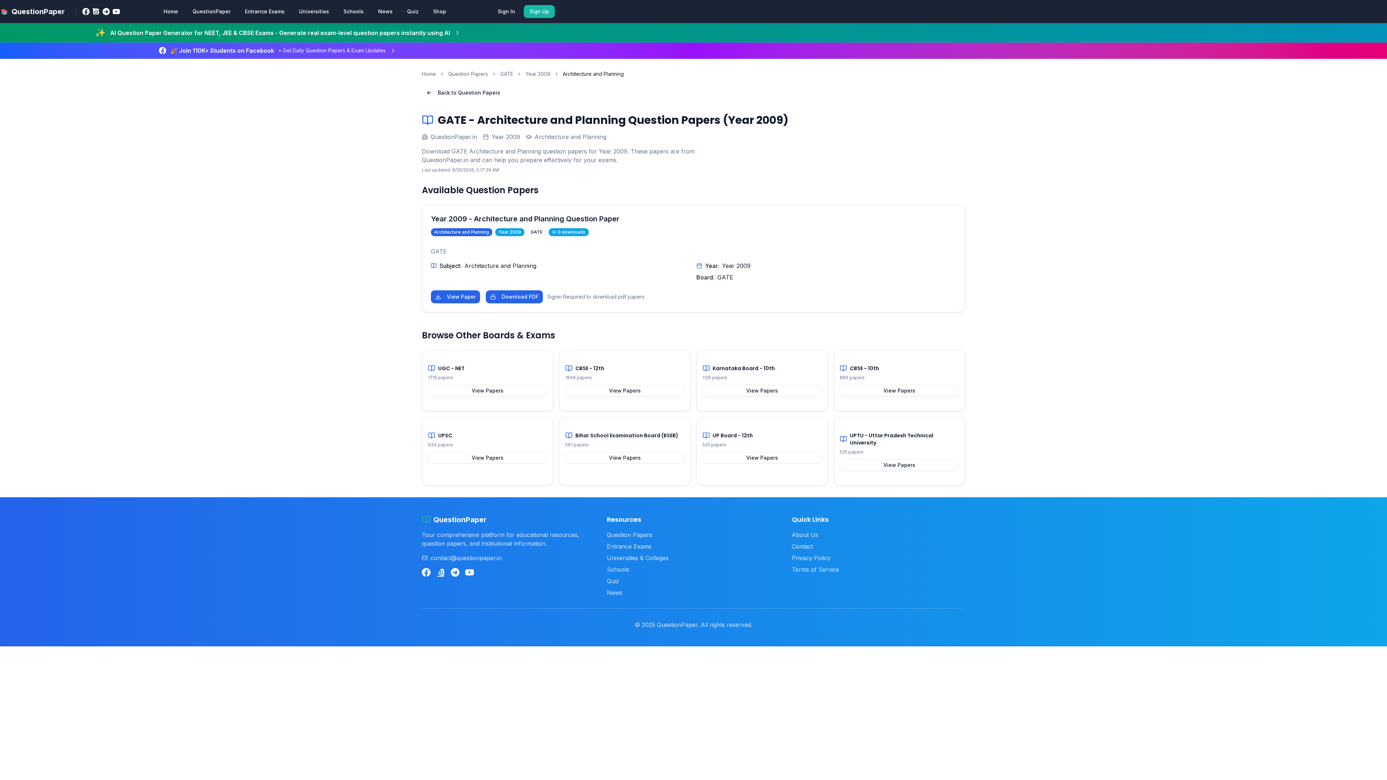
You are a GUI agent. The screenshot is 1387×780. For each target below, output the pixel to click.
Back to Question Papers (469, 93)
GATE (506, 74)
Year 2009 (538, 74)
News (385, 11)
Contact (802, 546)
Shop (439, 11)
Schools (353, 11)
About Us (805, 534)
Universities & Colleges (638, 558)
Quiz (413, 11)
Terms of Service (815, 569)
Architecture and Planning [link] (593, 74)
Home (171, 11)
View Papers (488, 390)
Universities (314, 11)
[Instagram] (96, 11)
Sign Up (539, 11)
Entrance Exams (265, 11)
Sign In (506, 11)
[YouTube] (116, 11)
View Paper (461, 297)
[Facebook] (86, 11)
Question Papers (468, 74)
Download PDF (520, 297)
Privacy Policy (811, 558)
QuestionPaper (211, 11)
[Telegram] (106, 11)
